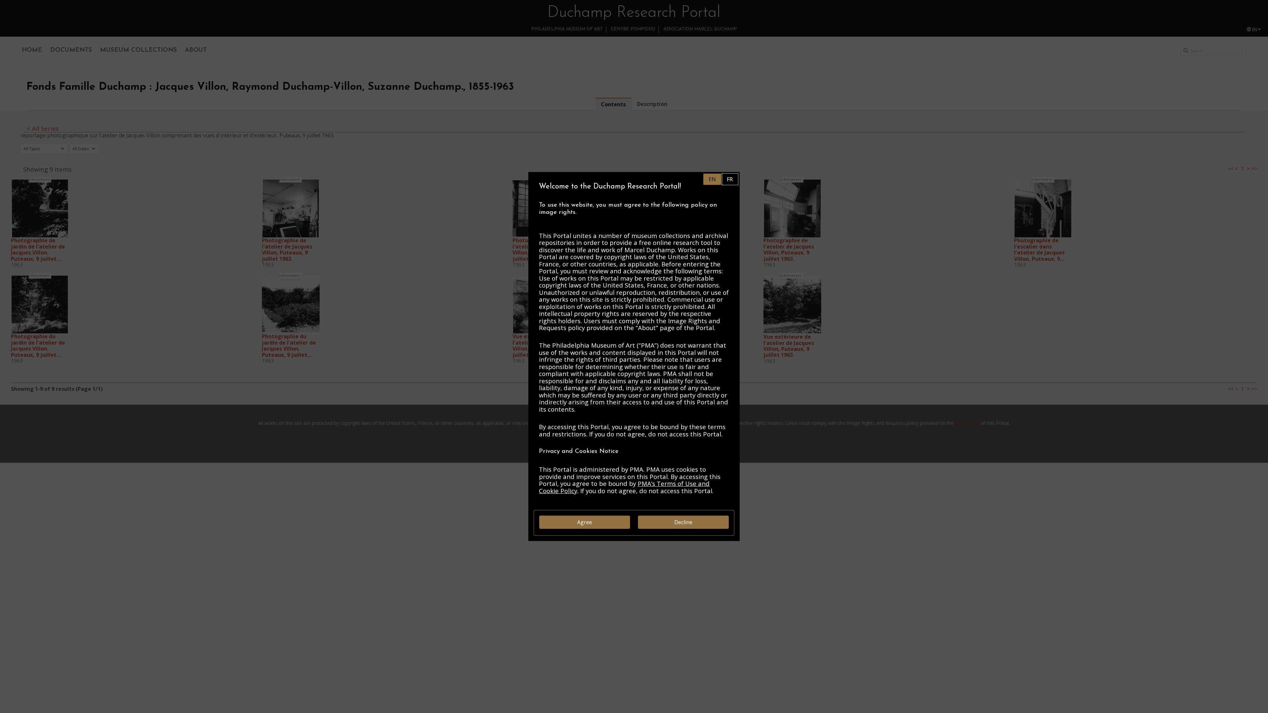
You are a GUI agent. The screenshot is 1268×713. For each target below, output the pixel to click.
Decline (683, 522)
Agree (584, 522)
